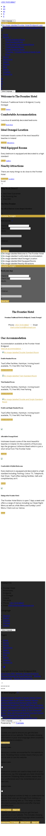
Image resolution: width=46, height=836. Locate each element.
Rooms (6, 37)
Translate (20, 723)
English (6, 618)
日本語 (23, 710)
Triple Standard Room (14, 47)
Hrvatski (39, 705)
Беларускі (14, 705)
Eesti (11, 700)
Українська (16, 710)
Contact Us (7, 74)
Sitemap (37, 676)
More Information (7, 370)
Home (5, 34)
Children (4, 241)
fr (4, 14)
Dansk (39, 697)
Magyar (32, 705)
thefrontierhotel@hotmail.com (23, 327)
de (4, 6)
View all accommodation (11, 348)
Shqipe (4, 715)
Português (37, 710)
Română (25, 713)
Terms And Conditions (23, 678)
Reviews (6, 64)
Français (6, 623)
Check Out (5, 228)
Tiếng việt (10, 713)
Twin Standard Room (14, 42)
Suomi (21, 700)
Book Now (9, 125)
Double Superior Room (15, 49)
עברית (18, 707)
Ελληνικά (5, 700)
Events (6, 69)
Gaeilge (28, 700)
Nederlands (39, 707)
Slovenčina (21, 715)
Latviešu (4, 702)
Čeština (22, 705)
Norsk (31, 707)
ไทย (8, 710)
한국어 (29, 710)
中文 (28, 715)
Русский (18, 713)
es (4, 11)
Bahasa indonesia (8, 707)
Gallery (6, 62)
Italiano (6, 625)
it (3, 16)
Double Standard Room (15, 39)
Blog (5, 67)
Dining (6, 57)
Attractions (7, 59)
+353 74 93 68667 (8, 2)
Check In (4, 225)
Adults (3, 231)
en (4, 9)
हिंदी (27, 705)
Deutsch (6, 615)
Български (5, 705)
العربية (16, 700)
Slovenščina (12, 715)
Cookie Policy (6, 678)
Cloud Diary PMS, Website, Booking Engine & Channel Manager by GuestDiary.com (20, 674)
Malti (35, 702)
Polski (3, 713)
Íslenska (24, 707)
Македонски (13, 702)
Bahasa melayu (26, 702)
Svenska (33, 713)
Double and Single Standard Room (19, 44)
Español (6, 620)
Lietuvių (34, 700)
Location (6, 72)
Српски (40, 713)
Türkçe (4, 710)
